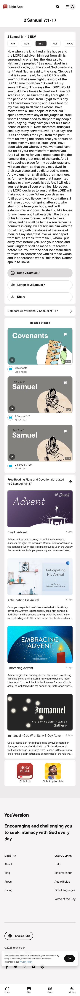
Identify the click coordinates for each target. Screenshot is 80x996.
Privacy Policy (26, 961)
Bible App (25, 781)
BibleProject (21, 371)
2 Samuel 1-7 (25, 416)
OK (69, 958)
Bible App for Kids (53, 781)
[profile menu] (70, 6)
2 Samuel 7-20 (26, 464)
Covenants (24, 367)
